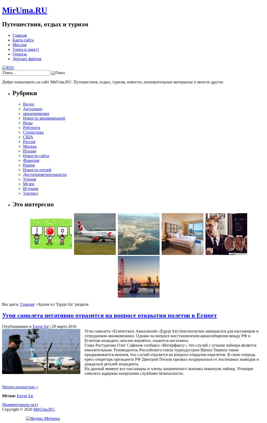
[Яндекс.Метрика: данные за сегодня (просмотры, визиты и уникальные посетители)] (43, 418)
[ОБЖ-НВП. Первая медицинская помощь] (226, 253)
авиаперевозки (36, 113)
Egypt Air (41, 326)
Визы (28, 123)
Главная (20, 35)
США (28, 137)
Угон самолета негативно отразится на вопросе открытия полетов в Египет (109, 315)
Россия (29, 141)
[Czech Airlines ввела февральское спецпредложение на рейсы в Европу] (95, 253)
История (30, 188)
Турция (29, 179)
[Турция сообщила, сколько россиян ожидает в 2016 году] (51, 253)
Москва (30, 146)
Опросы (20, 54)
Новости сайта (36, 156)
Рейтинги (31, 127)
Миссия (19, 44)
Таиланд (30, 193)
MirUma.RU (24, 10)
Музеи (28, 184)
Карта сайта (23, 40)
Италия (29, 151)
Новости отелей (37, 170)
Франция (31, 160)
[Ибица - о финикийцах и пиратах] (139, 253)
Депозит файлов (27, 59)
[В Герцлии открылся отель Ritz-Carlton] (182, 253)
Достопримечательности (45, 174)
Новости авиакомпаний (44, 118)
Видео (28, 104)
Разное (29, 165)
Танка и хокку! (26, 49)
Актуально (32, 109)
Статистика (33, 132)
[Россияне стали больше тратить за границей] (139, 296)
